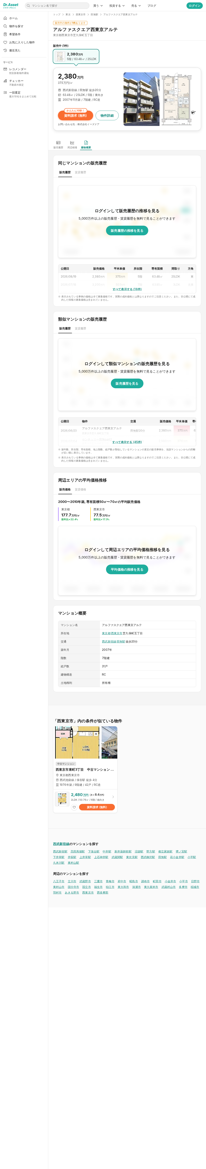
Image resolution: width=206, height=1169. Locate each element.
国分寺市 (73, 887)
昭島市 (133, 881)
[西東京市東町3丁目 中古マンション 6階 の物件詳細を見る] (85, 801)
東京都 (106, 633)
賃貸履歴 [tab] (80, 172)
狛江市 (110, 887)
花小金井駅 (177, 857)
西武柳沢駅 (148, 857)
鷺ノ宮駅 (181, 851)
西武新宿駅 (60, 851)
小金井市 (170, 881)
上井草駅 (85, 857)
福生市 (98, 887)
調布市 (145, 881)
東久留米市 (151, 887)
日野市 (195, 881)
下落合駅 (94, 851)
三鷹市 (98, 881)
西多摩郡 (102, 892)
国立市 (86, 887)
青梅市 (110, 881)
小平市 (183, 881)
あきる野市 (72, 892)
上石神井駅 (101, 857)
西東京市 (117, 633)
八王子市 (59, 881)
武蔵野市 (85, 881)
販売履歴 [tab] (65, 172)
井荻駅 (72, 857)
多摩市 (183, 887)
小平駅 (191, 857)
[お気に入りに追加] (74, 807)
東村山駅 (73, 862)
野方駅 (150, 851)
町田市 (157, 881)
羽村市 (57, 892)
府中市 (122, 881)
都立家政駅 (165, 851)
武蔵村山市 (169, 887)
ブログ (151, 5)
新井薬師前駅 (123, 851)
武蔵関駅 (117, 857)
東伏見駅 (132, 857)
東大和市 (123, 887)
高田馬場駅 (78, 851)
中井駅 (107, 851)
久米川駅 (59, 862)
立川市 (72, 881)
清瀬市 (136, 887)
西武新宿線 (109, 641)
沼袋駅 (139, 851)
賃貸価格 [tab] (80, 489)
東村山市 (59, 887)
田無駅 (121, 641)
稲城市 (195, 887)
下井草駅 (59, 857)
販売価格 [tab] (65, 489)
